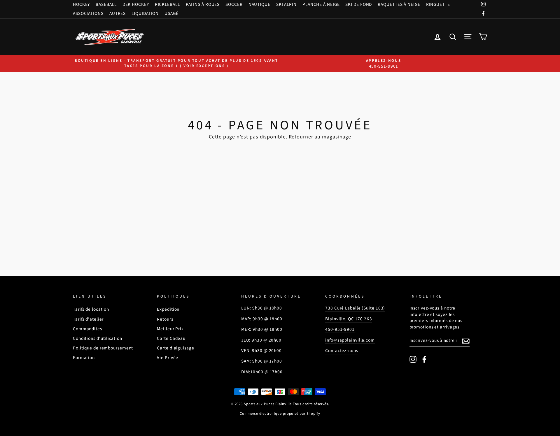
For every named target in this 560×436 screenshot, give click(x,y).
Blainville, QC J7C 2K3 (348, 319)
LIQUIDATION (145, 13)
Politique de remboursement (103, 348)
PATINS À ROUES (203, 4)
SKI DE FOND (358, 4)
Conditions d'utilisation (97, 338)
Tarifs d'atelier (88, 319)
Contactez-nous (341, 350)
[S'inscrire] (466, 341)
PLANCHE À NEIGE (321, 4)
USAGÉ (171, 13)
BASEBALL (106, 4)
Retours (165, 319)
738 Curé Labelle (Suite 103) (355, 308)
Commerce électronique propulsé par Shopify (280, 413)
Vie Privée (167, 357)
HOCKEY (81, 4)
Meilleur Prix (170, 329)
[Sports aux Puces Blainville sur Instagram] (413, 359)
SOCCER (233, 4)
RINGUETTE (438, 4)
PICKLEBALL (167, 4)
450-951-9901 (340, 329)
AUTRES (117, 13)
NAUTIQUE (259, 4)
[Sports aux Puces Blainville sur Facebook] (424, 359)
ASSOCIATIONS (88, 13)
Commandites (87, 329)
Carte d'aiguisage (175, 348)
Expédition (168, 309)
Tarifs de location (91, 309)
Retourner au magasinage (320, 136)
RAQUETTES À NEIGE (399, 4)
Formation (84, 357)
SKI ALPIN (286, 4)
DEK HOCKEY (136, 4)
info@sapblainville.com (350, 340)
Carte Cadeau (171, 338)
